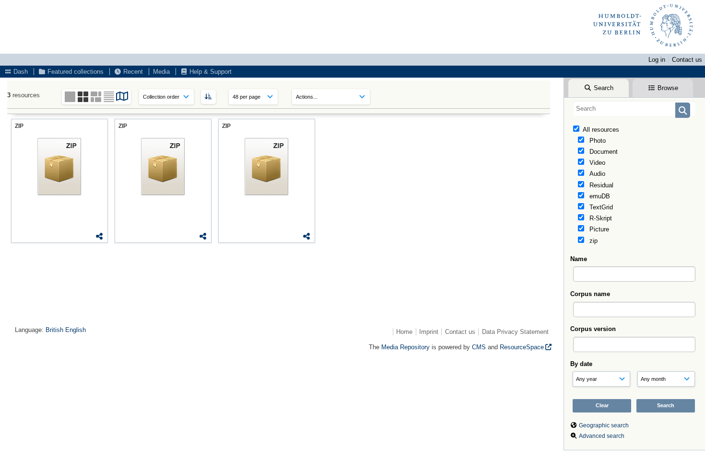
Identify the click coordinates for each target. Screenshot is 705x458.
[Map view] (122, 98)
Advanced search (601, 436)
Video (596, 162)
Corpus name (590, 294)
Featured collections (75, 71)
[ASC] (208, 96)
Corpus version (593, 328)
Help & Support (210, 71)
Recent (132, 71)
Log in (656, 59)
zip (593, 240)
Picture (598, 229)
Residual (600, 185)
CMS (479, 347)
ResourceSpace (522, 347)
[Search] (682, 110)
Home (404, 331)
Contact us (687, 59)
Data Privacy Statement (515, 331)
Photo (597, 140)
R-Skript (600, 218)
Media (161, 71)
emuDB (599, 196)
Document (603, 151)
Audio (596, 173)
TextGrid (600, 207)
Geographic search (604, 425)
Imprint (428, 331)
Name (578, 259)
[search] (634, 108)
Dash (20, 71)
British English (66, 329)
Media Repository (405, 347)
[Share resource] (99, 236)
